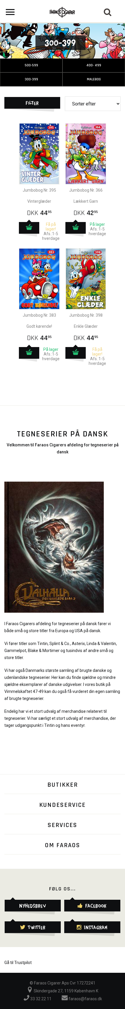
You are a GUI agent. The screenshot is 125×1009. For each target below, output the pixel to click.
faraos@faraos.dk (85, 998)
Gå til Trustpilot (18, 962)
